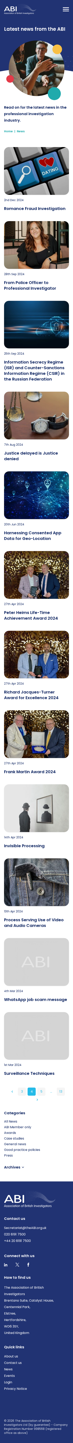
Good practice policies (22, 1149)
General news (15, 1144)
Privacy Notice (15, 1388)
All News (10, 1121)
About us (11, 1356)
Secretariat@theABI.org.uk (25, 1228)
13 (60, 1091)
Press (8, 1155)
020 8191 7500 (15, 1234)
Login (8, 1382)
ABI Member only (17, 1127)
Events (9, 1375)
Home (8, 131)
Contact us (13, 1362)
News (21, 131)
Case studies (14, 1138)
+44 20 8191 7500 (17, 1240)
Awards (10, 1132)
